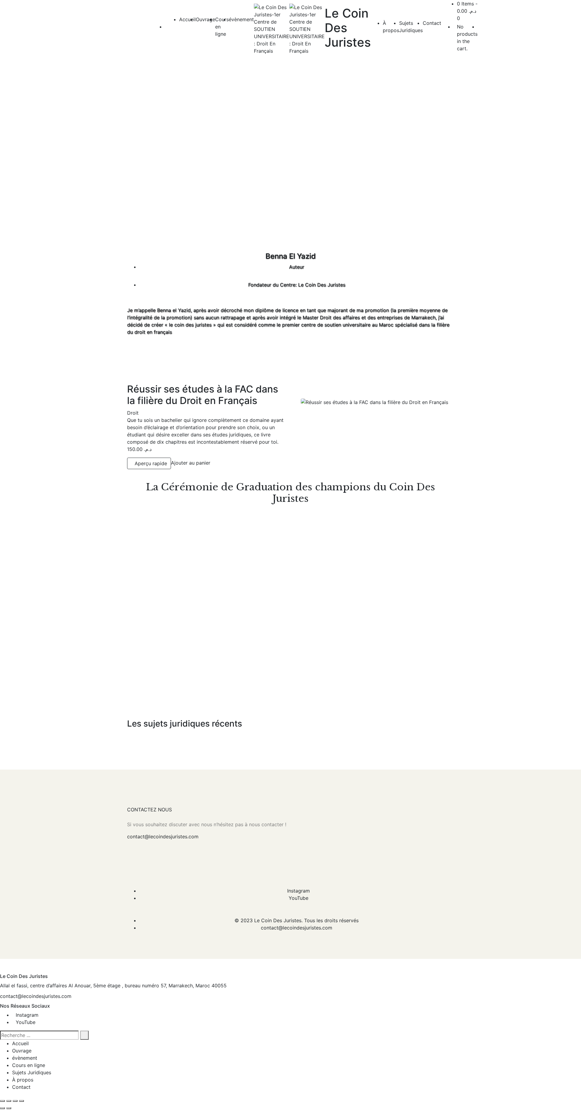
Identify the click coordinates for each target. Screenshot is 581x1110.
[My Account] (479, 27)
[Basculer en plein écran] (8, 1101)
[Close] (2, 970)
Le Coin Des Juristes (277, 920)
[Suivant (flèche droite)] (8, 1108)
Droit (133, 413)
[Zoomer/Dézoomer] (2, 1101)
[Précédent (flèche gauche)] (2, 1108)
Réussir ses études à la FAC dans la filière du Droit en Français (202, 394)
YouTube (298, 898)
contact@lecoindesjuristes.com (163, 836)
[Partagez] (15, 1101)
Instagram (298, 891)
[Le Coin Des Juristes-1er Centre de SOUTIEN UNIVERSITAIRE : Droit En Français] (271, 29)
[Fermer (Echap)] (21, 1101)
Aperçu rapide (151, 463)
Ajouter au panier (190, 463)
